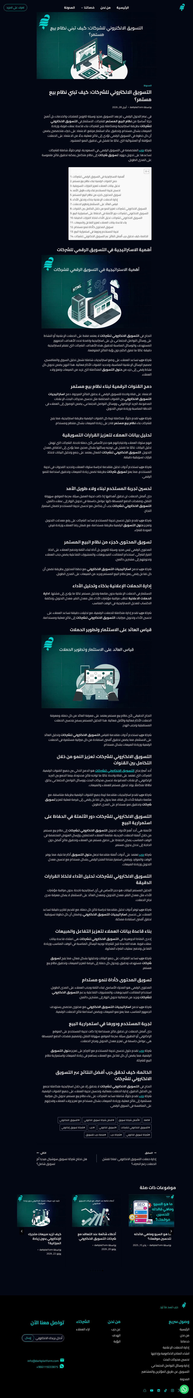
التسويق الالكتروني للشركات (114, 770)
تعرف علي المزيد (15, 7)
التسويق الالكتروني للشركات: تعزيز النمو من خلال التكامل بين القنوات (110, 208)
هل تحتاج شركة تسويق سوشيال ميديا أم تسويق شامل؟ (62, 1158)
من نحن (105, 7)
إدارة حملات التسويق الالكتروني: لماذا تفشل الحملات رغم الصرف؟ (129, 1158)
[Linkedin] (159, 1390)
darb (147, 1120)
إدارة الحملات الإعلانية (176, 1347)
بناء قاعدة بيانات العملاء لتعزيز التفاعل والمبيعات (100, 222)
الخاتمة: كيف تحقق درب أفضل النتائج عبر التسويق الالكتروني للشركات (111, 236)
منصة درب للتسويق (96, 1134)
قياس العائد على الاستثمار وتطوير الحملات (95, 204)
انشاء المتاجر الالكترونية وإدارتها (170, 1353)
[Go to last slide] (171, 1231)
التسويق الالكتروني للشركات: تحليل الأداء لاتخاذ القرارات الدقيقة (108, 218)
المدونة (69, 7)
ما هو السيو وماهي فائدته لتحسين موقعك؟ (152, 1236)
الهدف (116, 1335)
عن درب (115, 1329)
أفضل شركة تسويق (129, 1120)
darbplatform (136, 107)
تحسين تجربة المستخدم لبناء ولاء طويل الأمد (96, 190)
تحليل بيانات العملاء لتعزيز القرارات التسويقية (96, 186)
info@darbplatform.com (43, 1361)
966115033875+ (47, 1367)
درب (141, 1096)
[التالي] (21, 1231)
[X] (179, 1390)
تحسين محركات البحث (176, 1359)
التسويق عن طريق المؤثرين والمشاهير (165, 1371)
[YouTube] (152, 1390)
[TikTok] (166, 1390)
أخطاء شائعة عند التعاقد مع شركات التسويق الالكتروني (97, 1236)
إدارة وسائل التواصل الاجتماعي (170, 1365)
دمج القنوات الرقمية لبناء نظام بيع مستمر (95, 181)
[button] (184, 1389)
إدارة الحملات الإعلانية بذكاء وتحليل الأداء (95, 199)
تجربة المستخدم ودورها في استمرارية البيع (96, 231)
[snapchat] (145, 1390)
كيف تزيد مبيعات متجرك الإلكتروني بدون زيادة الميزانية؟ (44, 1238)
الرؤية (117, 1341)
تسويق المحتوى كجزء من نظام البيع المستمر (97, 195)
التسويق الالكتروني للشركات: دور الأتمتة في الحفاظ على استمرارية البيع (110, 213)
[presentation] (151, 1210)
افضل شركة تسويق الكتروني (99, 1120)
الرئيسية (123, 7)
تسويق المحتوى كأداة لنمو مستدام (93, 227)
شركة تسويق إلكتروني (73, 1127)
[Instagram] (172, 1390)
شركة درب (116, 1134)
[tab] (102, 1270)
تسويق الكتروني (108, 1127)
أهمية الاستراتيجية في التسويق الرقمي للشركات (98, 176)
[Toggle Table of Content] (145, 171)
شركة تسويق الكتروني (138, 1134)
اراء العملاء (83, 1329)
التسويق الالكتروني (69, 1120)
